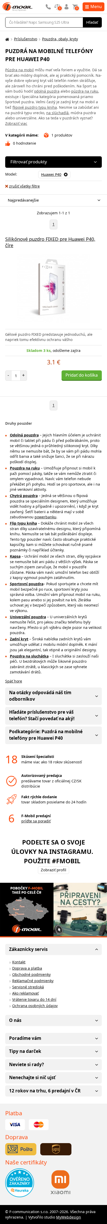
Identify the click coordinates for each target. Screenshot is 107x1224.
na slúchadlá (57, 112)
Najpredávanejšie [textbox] (23, 200)
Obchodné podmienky (31, 974)
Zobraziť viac (16, 123)
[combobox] (52, 200)
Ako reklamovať (25, 993)
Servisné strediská (28, 986)
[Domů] (6, 39)
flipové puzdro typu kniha (34, 107)
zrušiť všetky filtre (24, 186)
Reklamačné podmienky (33, 980)
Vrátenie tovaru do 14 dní (34, 999)
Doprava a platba (27, 968)
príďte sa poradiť (36, 821)
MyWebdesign (68, 1217)
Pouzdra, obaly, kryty (60, 38)
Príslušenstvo (25, 38)
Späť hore (13, 681)
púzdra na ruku (84, 91)
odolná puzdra (46, 91)
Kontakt (18, 961)
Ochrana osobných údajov (35, 1005)
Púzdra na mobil (19, 69)
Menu (96, 6)
